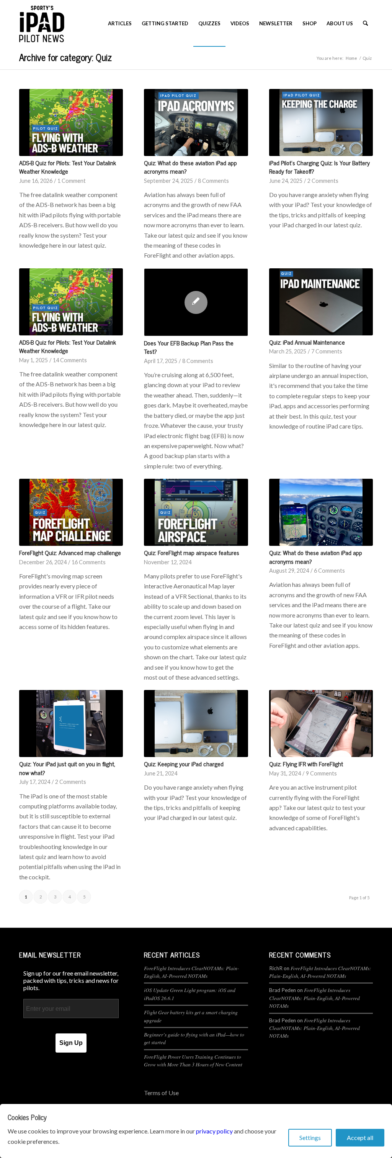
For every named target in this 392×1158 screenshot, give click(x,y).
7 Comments (326, 351)
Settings (310, 1137)
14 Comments (70, 360)
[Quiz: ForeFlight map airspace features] (196, 512)
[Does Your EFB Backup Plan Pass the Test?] (196, 302)
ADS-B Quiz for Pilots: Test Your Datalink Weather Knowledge (67, 167)
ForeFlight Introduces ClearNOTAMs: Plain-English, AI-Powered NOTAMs (191, 971)
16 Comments (89, 562)
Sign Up (71, 1043)
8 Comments (213, 180)
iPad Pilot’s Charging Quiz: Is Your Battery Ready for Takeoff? (319, 167)
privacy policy (214, 1131)
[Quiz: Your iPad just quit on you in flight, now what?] (71, 723)
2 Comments (322, 180)
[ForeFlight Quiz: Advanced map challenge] (71, 512)
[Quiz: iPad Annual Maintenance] (321, 301)
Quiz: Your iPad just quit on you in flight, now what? (67, 768)
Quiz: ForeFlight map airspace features (191, 552)
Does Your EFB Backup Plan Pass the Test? (189, 347)
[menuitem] (120, 23)
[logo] (41, 23)
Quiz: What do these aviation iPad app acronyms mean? (190, 167)
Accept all (360, 1137)
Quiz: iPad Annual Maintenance (307, 342)
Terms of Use (161, 1092)
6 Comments (329, 570)
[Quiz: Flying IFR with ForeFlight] (321, 723)
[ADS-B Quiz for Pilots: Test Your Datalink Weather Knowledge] (71, 122)
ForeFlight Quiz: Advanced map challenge (70, 552)
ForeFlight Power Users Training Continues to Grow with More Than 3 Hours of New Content (193, 1060)
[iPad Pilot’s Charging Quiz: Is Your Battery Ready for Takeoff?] (321, 122)
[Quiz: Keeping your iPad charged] (196, 723)
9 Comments (321, 773)
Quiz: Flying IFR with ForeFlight (306, 764)
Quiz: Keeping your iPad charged (184, 764)
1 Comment (71, 180)
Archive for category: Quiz (65, 56)
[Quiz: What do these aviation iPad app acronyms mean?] (196, 122)
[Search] (365, 23)
